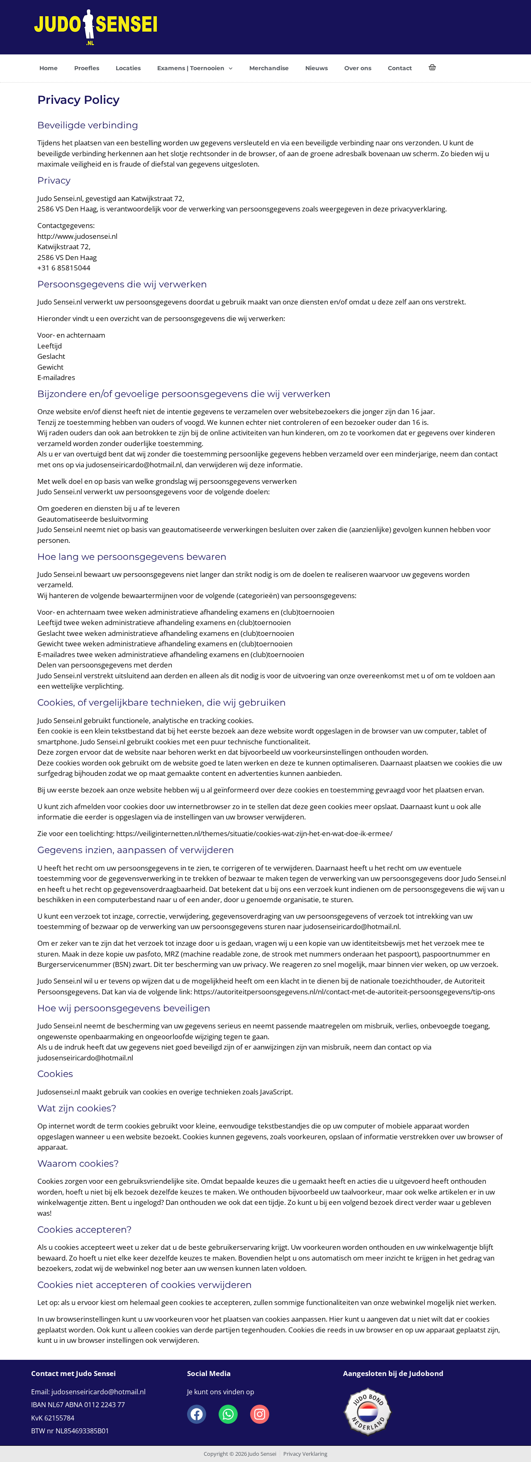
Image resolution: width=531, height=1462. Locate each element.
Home (48, 68)
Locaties (128, 68)
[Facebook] (196, 1414)
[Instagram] (259, 1414)
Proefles (86, 68)
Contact (400, 68)
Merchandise (269, 68)
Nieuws (316, 68)
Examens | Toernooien (190, 68)
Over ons (357, 68)
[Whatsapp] (228, 1414)
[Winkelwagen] (432, 67)
